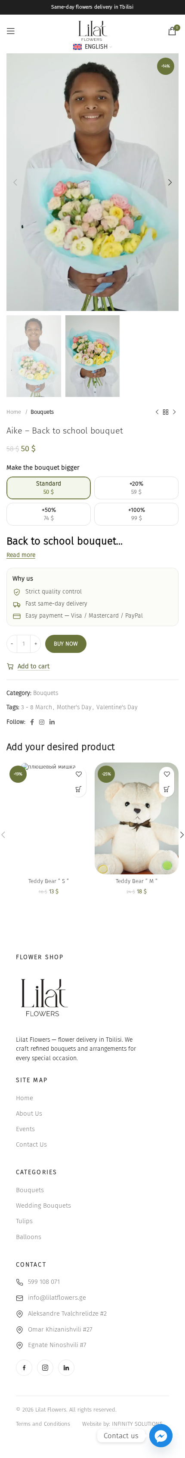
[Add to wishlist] (78, 774)
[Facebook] (24, 1368)
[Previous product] (157, 412)
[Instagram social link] (42, 722)
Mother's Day (74, 707)
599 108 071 (44, 1282)
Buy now (66, 643)
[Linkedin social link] (52, 722)
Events (25, 1129)
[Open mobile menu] (10, 31)
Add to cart (33, 666)
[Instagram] (45, 1368)
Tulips (24, 1221)
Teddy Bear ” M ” (136, 881)
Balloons (28, 1237)
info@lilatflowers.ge (57, 1297)
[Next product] (174, 412)
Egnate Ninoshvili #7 (57, 1345)
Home (14, 412)
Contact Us (31, 1144)
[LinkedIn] (66, 1368)
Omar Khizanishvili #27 (60, 1329)
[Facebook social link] (32, 722)
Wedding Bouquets (43, 1205)
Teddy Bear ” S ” (48, 881)
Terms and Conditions (43, 1424)
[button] (78, 789)
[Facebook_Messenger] (161, 1435)
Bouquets (42, 412)
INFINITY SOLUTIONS (137, 1424)
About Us (29, 1113)
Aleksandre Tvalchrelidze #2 (67, 1313)
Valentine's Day (117, 707)
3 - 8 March (36, 707)
